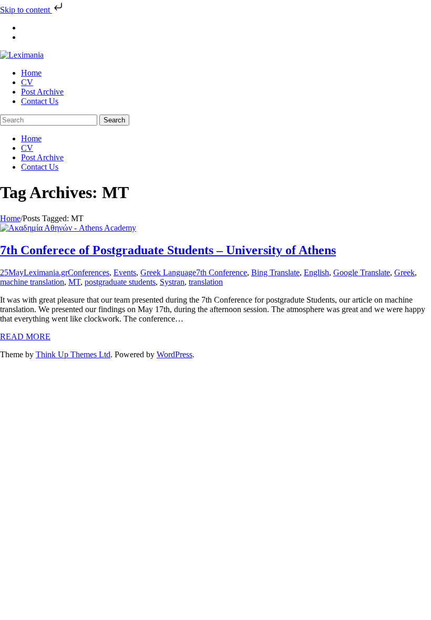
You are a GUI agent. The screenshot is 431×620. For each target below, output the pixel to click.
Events (125, 272)
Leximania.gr (46, 272)
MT (74, 281)
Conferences (88, 272)
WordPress (174, 354)
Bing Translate (275, 272)
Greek (404, 272)
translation (206, 281)
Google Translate (361, 272)
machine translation (32, 281)
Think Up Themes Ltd (73, 354)
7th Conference (221, 272)
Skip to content (26, 9)
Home (10, 218)
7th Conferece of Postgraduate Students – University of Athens (168, 250)
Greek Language (168, 272)
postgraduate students (120, 281)
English (316, 272)
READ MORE (25, 336)
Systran (172, 281)
